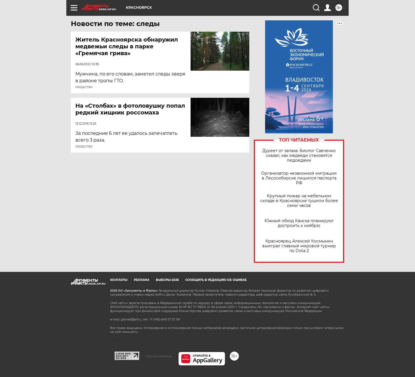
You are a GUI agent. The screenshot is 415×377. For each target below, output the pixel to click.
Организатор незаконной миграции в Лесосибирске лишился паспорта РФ (299, 178)
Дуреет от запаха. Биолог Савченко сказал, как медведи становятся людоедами (299, 155)
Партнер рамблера (158, 356)
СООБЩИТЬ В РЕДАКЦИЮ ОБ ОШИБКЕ (216, 280)
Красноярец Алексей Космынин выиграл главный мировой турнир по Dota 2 (299, 246)
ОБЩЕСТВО (84, 87)
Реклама (141, 280)
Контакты (118, 280)
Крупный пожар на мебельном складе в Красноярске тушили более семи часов (299, 201)
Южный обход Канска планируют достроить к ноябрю (299, 223)
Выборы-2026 (167, 280)
